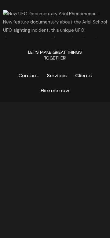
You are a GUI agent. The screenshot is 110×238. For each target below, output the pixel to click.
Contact (28, 75)
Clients (83, 75)
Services (57, 75)
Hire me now (55, 90)
